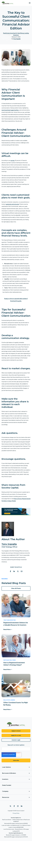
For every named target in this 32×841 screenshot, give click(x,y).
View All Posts (16, 588)
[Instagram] (18, 806)
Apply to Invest (16, 731)
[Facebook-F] (14, 806)
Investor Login (16, 740)
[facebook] (10, 571)
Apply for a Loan (16, 735)
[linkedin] (14, 571)
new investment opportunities (10, 110)
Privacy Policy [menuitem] (16, 813)
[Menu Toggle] (29, 3)
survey (12, 160)
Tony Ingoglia (17, 38)
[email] (21, 571)
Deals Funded (6, 785)
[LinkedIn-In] (21, 806)
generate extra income (12, 204)
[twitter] (18, 571)
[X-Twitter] (10, 806)
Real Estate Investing (9, 33)
